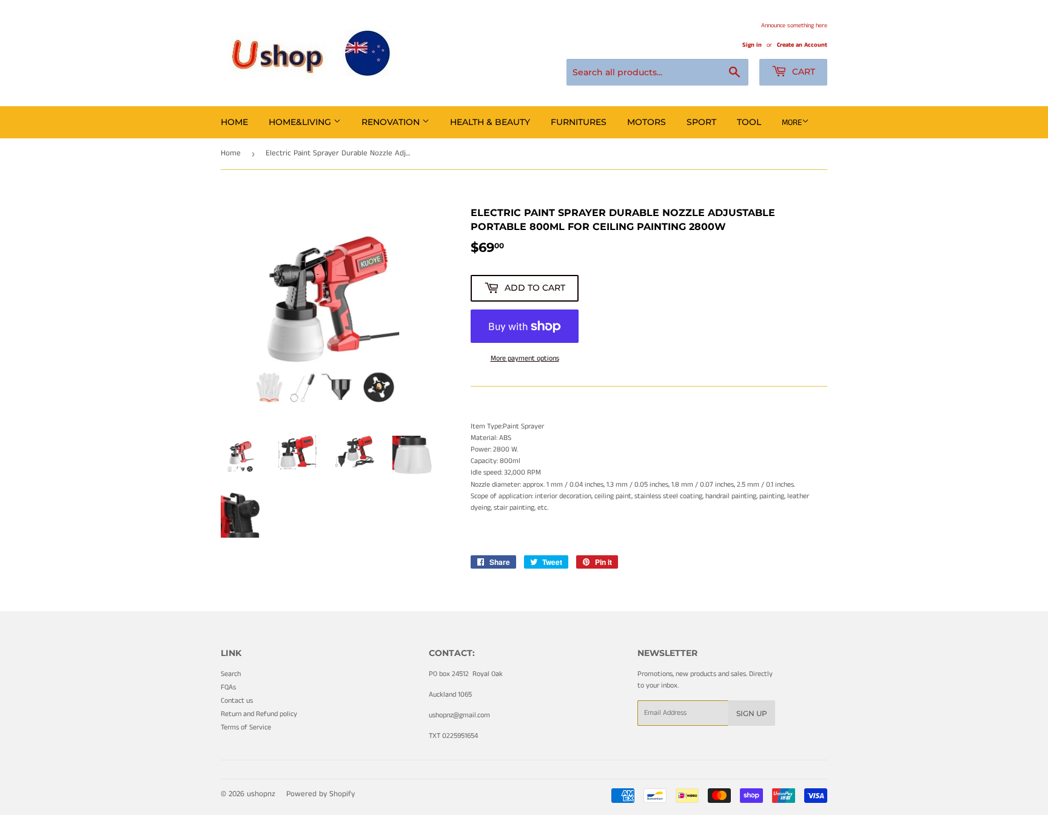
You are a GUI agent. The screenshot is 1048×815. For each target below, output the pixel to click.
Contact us (237, 700)
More (792, 123)
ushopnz (261, 794)
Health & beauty (490, 122)
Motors (646, 122)
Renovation (391, 122)
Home (234, 122)
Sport (701, 122)
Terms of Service (246, 727)
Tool (749, 122)
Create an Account (802, 45)
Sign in (752, 45)
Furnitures (578, 122)
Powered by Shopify (320, 794)
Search (231, 674)
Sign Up (751, 713)
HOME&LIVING (301, 122)
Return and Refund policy (259, 714)
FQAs (228, 687)
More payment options (525, 358)
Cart (802, 71)
